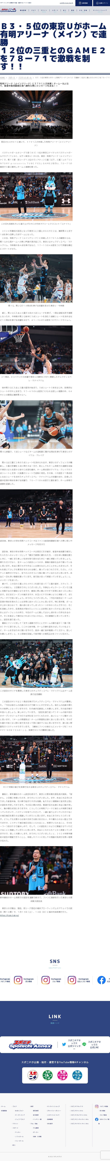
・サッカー (17, 1132)
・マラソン (14, 1124)
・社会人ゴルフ (18, 1111)
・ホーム (3, 1106)
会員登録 (85, 3)
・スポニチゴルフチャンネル (78, 1115)
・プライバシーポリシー (53, 1111)
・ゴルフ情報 (102, 1115)
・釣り (13, 1145)
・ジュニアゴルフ (19, 1119)
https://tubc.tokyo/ (9, 915)
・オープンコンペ (19, 1115)
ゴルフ (33, 11)
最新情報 (23, 11)
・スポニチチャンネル (76, 1111)
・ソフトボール (18, 1136)
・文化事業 (35, 1128)
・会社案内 (49, 1124)
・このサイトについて (53, 1115)
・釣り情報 (101, 1111)
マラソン (44, 11)
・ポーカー (35, 1132)
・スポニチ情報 (103, 1106)
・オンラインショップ (53, 1106)
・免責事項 (49, 1119)
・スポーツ (14, 1128)
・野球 (31, 1106)
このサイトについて (66, 3)
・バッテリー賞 (36, 1119)
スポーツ (55, 11)
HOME (2, 77)
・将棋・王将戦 (36, 1136)
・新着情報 (3, 1111)
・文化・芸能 (33, 1124)
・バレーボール (18, 1141)
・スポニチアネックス (76, 1106)
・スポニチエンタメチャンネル (79, 1119)
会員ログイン (103, 3)
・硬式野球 (35, 1111)
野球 (73, 11)
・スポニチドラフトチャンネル (79, 1124)
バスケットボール (25, 77)
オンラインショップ (100, 11)
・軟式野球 (35, 1115)
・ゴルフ (14, 1106)
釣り (64, 11)
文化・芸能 (83, 11)
